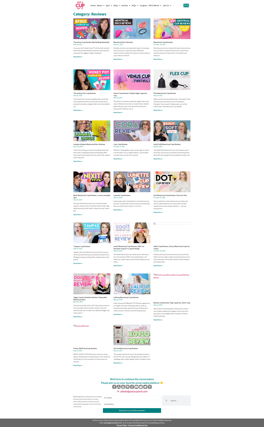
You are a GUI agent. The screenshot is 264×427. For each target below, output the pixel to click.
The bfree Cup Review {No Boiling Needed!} (91, 42)
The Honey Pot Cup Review (84, 93)
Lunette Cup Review (122, 195)
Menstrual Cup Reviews (163, 42)
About (99, 5)
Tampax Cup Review (81, 246)
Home (93, 5)
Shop (115, 5)
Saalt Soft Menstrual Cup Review (167, 144)
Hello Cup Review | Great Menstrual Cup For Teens (172, 247)
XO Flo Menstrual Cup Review (126, 348)
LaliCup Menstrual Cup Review (126, 297)
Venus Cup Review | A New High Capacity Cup (130, 94)
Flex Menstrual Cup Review (165, 93)
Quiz (108, 5)
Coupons (143, 5)
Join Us (166, 5)
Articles (124, 5)
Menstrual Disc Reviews (123, 42)
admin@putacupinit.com (133, 391)
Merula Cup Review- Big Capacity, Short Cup (172, 303)
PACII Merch (154, 5)
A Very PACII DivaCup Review (85, 348)
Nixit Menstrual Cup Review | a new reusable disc (91, 196)
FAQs (134, 5)
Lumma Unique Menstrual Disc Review (89, 144)
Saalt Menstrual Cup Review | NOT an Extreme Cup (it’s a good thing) (129, 247)
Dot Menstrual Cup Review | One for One (170, 195)
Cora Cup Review (120, 144)
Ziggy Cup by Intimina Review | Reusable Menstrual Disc (90, 298)
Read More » (78, 57)
